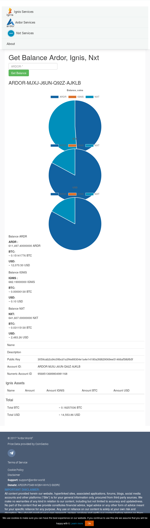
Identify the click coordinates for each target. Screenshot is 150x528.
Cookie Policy (16, 470)
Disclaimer (14, 475)
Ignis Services (23, 12)
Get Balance (18, 73)
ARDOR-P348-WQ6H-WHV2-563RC (39, 485)
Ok (89, 523)
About (11, 44)
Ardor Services (24, 22)
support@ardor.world (32, 480)
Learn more (77, 523)
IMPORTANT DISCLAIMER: (22, 489)
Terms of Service (17, 462)
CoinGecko (41, 444)
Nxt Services (24, 33)
